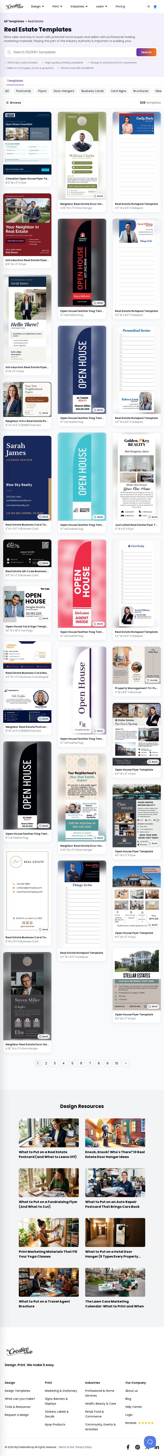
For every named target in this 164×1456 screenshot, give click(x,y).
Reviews (130, 1423)
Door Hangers (64, 91)
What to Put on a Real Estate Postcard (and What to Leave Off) (48, 1154)
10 (116, 1063)
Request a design (17, 1415)
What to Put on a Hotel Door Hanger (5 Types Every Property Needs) (111, 1256)
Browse (15, 103)
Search (146, 52)
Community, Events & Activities (100, 1426)
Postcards (23, 91)
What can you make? (20, 1399)
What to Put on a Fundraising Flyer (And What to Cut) (48, 1204)
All (7, 91)
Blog (128, 1399)
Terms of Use (66, 1447)
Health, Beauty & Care (100, 1404)
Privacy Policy (84, 1447)
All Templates (14, 21)
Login (129, 1415)
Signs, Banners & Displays (56, 1401)
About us (131, 1391)
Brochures (140, 91)
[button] (44, 413)
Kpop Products (55, 1424)
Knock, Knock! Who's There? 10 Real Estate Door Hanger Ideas (115, 1154)
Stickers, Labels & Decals (57, 1414)
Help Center (133, 1407)
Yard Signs (118, 91)
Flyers (42, 91)
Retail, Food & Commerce (94, 1414)
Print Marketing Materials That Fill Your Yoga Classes (48, 1254)
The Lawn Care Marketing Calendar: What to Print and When (114, 1304)
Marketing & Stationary (61, 1391)
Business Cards (92, 91)
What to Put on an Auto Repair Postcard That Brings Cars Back (112, 1204)
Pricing (120, 6)
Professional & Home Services (99, 1393)
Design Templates (17, 1391)
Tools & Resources (17, 1407)
